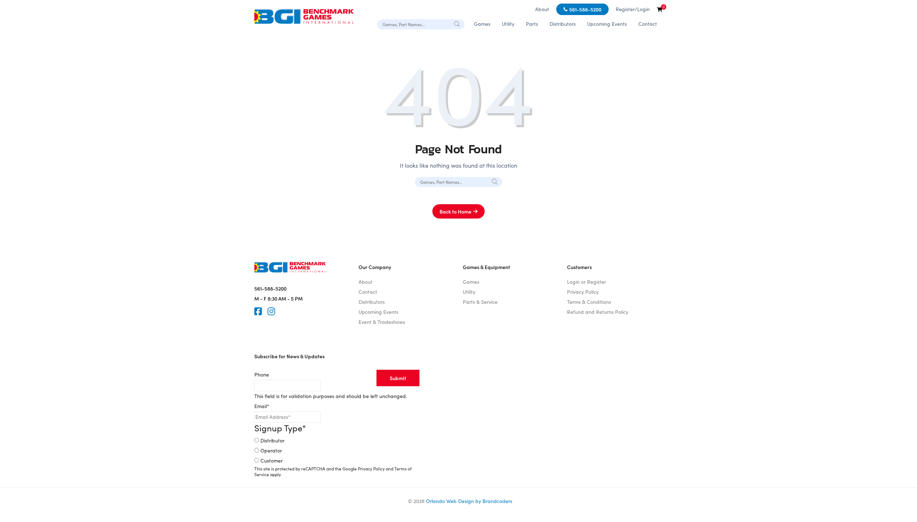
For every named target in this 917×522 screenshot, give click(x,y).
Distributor (272, 440)
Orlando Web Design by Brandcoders (469, 501)
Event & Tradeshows (382, 322)
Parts (532, 23)
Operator (271, 450)
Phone (261, 374)
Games (482, 23)
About (542, 9)
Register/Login (633, 9)
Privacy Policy (583, 291)
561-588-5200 (585, 9)
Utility (508, 23)
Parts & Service (480, 301)
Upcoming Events (607, 23)
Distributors (562, 23)
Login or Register (586, 281)
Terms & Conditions (589, 301)
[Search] (457, 24)
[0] (660, 9)
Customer (271, 460)
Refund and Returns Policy (597, 311)
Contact (647, 23)
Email (261, 406)
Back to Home (455, 211)
